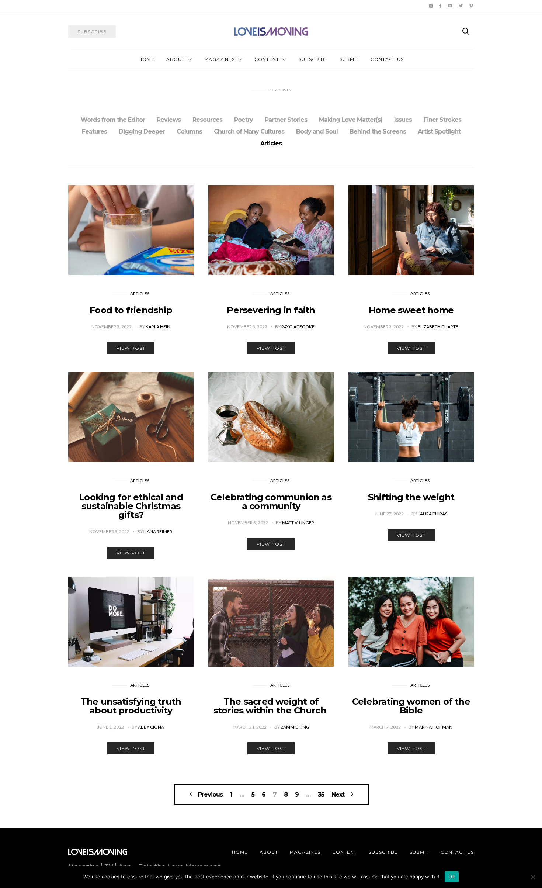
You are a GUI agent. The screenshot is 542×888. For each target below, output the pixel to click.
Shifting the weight (411, 497)
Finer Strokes (442, 119)
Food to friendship (131, 310)
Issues (403, 119)
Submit (349, 59)
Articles (271, 143)
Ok (451, 877)
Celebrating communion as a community (271, 501)
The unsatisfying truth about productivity (131, 706)
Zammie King (295, 727)
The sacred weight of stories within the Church (271, 706)
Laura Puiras (432, 513)
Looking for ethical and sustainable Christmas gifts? (131, 506)
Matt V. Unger (298, 522)
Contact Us (387, 59)
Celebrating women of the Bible (411, 706)
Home (146, 59)
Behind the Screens (378, 131)
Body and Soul (317, 131)
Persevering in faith (271, 310)
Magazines (219, 59)
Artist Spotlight (439, 131)
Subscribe (313, 59)
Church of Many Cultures (249, 131)
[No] (532, 877)
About (175, 59)
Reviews (169, 119)
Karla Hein (158, 326)
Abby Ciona (151, 727)
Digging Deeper (142, 131)
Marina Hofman (433, 727)
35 (321, 795)
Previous (210, 794)
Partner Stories (286, 119)
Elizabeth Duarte (438, 326)
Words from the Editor (113, 119)
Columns (189, 131)
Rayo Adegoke (298, 326)
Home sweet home (411, 310)
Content (266, 59)
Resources (207, 119)
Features (94, 131)
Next (337, 794)
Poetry (243, 119)
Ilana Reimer (157, 531)
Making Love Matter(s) (350, 119)
